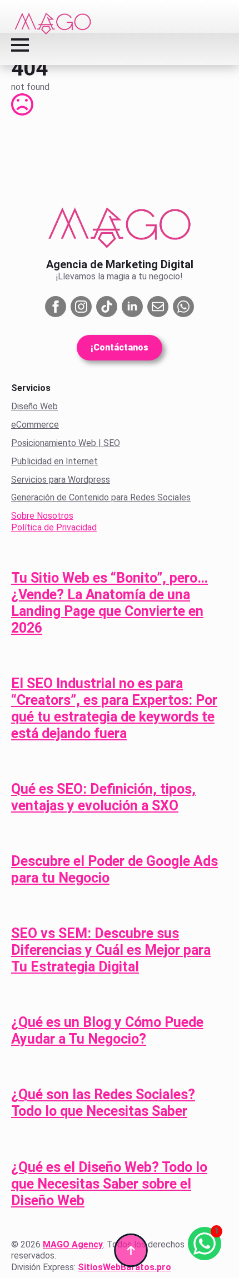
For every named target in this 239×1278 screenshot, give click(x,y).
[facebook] (55, 306)
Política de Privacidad (54, 527)
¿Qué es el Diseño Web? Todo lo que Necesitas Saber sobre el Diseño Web (109, 1184)
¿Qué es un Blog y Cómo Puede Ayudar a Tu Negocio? (107, 1030)
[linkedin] (132, 306)
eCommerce (35, 424)
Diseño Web (34, 406)
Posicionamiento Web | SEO (65, 443)
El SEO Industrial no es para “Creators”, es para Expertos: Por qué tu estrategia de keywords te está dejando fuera (114, 708)
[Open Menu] (20, 45)
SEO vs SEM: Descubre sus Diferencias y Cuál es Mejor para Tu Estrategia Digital (111, 950)
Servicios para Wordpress (60, 479)
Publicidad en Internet (54, 461)
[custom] (106, 306)
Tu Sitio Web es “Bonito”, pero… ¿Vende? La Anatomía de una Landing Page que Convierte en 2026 (109, 603)
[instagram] (81, 306)
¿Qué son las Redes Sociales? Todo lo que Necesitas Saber (103, 1102)
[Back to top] (130, 1250)
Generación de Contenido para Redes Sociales (101, 497)
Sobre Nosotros (42, 515)
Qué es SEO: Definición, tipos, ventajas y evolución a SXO (103, 797)
